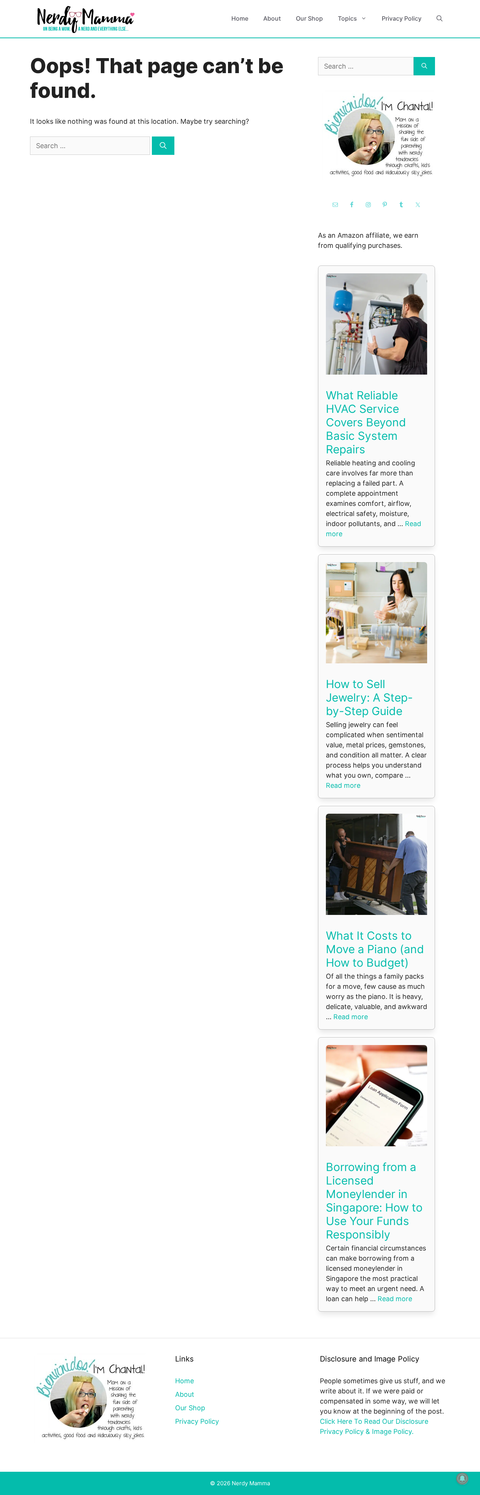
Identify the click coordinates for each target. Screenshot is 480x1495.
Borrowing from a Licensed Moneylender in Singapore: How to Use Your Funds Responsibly (374, 1200)
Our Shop (309, 18)
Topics (347, 18)
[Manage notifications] (462, 1479)
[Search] (163, 145)
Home (239, 18)
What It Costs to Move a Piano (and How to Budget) (375, 949)
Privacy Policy (402, 18)
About (272, 18)
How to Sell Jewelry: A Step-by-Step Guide (369, 697)
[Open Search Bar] (439, 18)
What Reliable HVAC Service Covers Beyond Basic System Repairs (366, 422)
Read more (343, 785)
